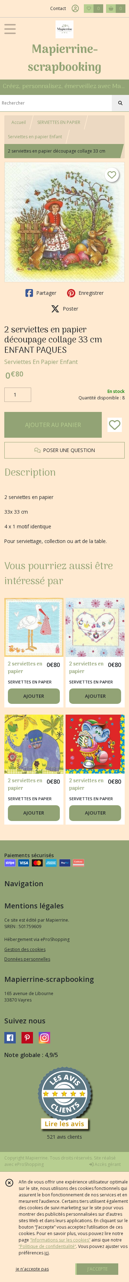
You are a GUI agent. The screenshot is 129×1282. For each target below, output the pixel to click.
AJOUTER (33, 696)
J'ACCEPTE (97, 1269)
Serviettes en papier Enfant (35, 137)
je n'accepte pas (32, 1269)
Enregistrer (90, 292)
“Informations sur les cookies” (60, 1240)
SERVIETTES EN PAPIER (58, 122)
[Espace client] (75, 8)
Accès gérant (107, 1164)
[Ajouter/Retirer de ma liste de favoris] (115, 425)
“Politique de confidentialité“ (47, 1246)
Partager (45, 292)
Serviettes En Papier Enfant (41, 362)
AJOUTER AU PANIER (53, 425)
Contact (58, 8)
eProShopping (29, 1164)
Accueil (18, 122)
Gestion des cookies (25, 949)
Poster (69, 308)
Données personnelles (27, 959)
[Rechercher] (120, 103)
